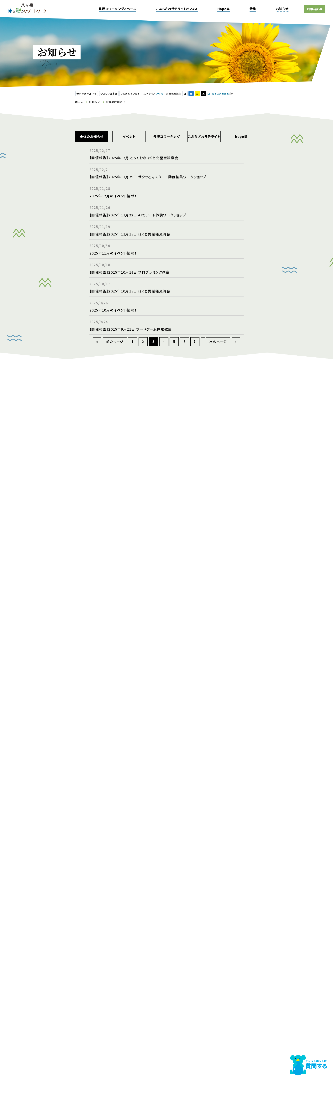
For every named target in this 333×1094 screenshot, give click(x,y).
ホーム (79, 102)
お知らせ (282, 8)
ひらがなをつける (130, 93)
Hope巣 (223, 8)
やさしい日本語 (109, 93)
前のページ (115, 341)
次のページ (218, 341)
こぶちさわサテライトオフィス (177, 8)
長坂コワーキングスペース (117, 8)
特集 (253, 8)
